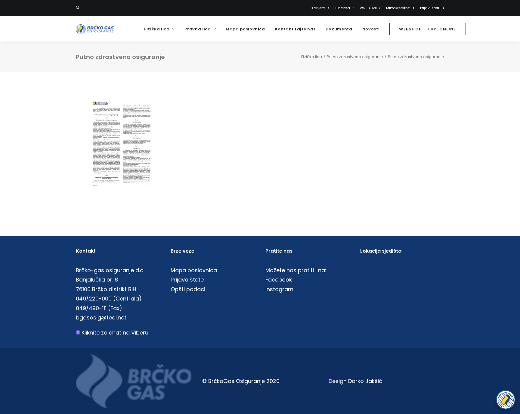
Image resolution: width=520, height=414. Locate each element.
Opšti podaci (188, 289)
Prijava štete (187, 279)
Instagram (279, 289)
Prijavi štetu (430, 8)
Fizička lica (157, 29)
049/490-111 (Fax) (99, 308)
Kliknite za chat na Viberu (115, 332)
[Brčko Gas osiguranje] (95, 28)
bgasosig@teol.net (101, 317)
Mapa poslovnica (245, 29)
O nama (342, 8)
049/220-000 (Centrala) (109, 298)
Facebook (278, 279)
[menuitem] (321, 8)
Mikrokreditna (398, 8)
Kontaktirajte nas (295, 29)
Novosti (371, 29)
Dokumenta (339, 29)
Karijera (318, 8)
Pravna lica (197, 29)
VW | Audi (368, 8)
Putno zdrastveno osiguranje (355, 57)
